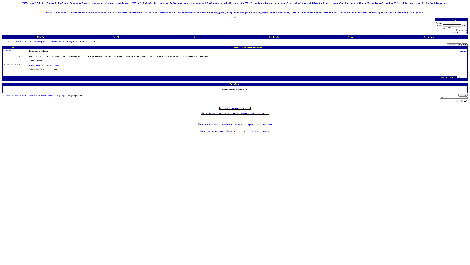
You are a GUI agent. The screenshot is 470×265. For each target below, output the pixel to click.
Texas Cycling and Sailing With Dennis (44, 65)
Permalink (462, 51)
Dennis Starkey (9, 50)
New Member (461, 30)
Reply (465, 45)
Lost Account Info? (459, 32)
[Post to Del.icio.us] (466, 101)
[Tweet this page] (457, 101)
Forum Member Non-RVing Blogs (64, 41)
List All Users (118, 37)
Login (464, 25)
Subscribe (463, 95)
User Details (274, 37)
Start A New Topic (454, 45)
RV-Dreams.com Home (11, 41)
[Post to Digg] (461, 101)
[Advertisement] (235, 142)
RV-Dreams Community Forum (35, 41)
